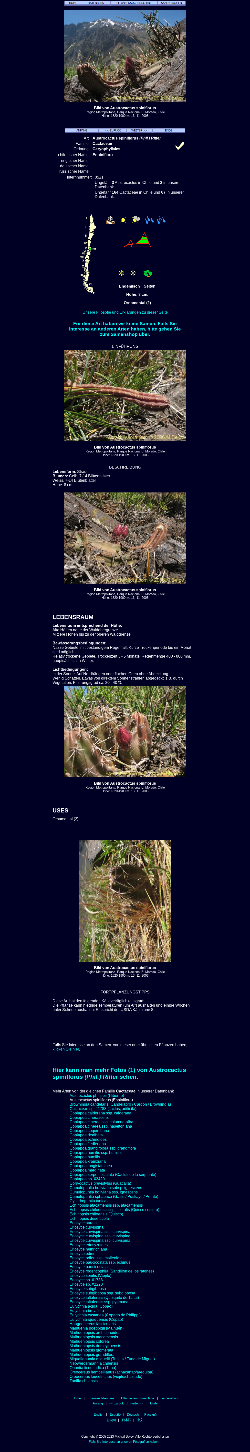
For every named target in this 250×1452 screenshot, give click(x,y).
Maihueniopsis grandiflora (92, 1354)
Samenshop (169, 1398)
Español (115, 1414)
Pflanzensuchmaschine (137, 1398)
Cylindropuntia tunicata (90, 1201)
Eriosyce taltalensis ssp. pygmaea (99, 1302)
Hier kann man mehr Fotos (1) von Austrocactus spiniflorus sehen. (119, 1073)
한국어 (111, 1420)
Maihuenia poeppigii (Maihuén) (97, 1328)
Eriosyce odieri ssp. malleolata (96, 1258)
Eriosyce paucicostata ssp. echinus (100, 1262)
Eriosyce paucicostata (89, 1267)
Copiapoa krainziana (88, 1161)
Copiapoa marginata (87, 1170)
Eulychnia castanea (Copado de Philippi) (105, 1315)
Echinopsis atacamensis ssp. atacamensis (106, 1205)
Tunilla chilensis (84, 1381)
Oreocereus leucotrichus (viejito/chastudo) (106, 1376)
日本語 (126, 1420)
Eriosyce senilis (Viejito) (90, 1275)
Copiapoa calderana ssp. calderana (100, 1113)
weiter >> (137, 1403)
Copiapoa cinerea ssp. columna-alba (101, 1122)
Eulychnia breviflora (87, 1311)
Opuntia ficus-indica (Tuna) (93, 1368)
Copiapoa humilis (85, 1157)
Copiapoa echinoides (88, 1139)
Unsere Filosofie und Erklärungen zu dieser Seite (125, 312)
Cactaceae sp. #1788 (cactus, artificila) (103, 1109)
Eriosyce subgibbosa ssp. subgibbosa (102, 1293)
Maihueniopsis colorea (89, 1341)
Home (77, 1398)
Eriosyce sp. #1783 (86, 1280)
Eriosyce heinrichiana (88, 1249)
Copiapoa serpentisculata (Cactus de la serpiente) (113, 1174)
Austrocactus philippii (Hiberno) (97, 1095)
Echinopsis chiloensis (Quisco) (96, 1214)
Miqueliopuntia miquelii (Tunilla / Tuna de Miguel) (112, 1359)
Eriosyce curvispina (87, 1227)
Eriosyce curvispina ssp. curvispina (100, 1232)
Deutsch (133, 1414)
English (99, 1414)
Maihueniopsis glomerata (91, 1350)
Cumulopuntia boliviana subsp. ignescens (106, 1188)
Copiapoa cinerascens (89, 1117)
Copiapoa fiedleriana (88, 1144)
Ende (153, 1403)
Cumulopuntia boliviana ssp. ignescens (104, 1192)
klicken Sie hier (65, 1049)
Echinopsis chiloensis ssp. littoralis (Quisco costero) (114, 1210)
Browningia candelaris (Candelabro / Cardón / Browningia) (120, 1104)
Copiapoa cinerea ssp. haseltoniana (101, 1126)
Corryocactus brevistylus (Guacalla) (100, 1183)
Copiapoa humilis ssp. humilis (96, 1153)
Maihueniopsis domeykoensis (95, 1346)
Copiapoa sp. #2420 (87, 1179)
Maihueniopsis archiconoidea (95, 1333)
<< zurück (116, 1403)
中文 (140, 1420)
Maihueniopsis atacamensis (94, 1337)
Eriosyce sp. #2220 (86, 1284)
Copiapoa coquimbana (89, 1131)
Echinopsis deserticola (89, 1218)
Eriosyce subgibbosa (88, 1289)
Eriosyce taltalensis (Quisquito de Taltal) (104, 1297)
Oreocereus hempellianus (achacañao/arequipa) (111, 1372)
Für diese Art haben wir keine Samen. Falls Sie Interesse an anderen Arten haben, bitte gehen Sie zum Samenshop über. (125, 329)
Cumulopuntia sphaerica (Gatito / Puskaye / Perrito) (114, 1196)
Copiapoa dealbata (86, 1135)
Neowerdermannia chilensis (94, 1363)
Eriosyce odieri (82, 1254)
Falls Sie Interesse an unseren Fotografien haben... (125, 1441)
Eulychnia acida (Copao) (91, 1306)
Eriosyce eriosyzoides (89, 1245)
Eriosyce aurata (83, 1223)
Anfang (98, 1403)
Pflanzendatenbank (101, 1398)
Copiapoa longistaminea (91, 1166)
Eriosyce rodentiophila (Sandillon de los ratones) (112, 1271)
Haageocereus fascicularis (93, 1324)
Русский (150, 1414)
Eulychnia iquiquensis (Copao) (96, 1319)
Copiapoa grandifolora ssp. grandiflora (103, 1148)
